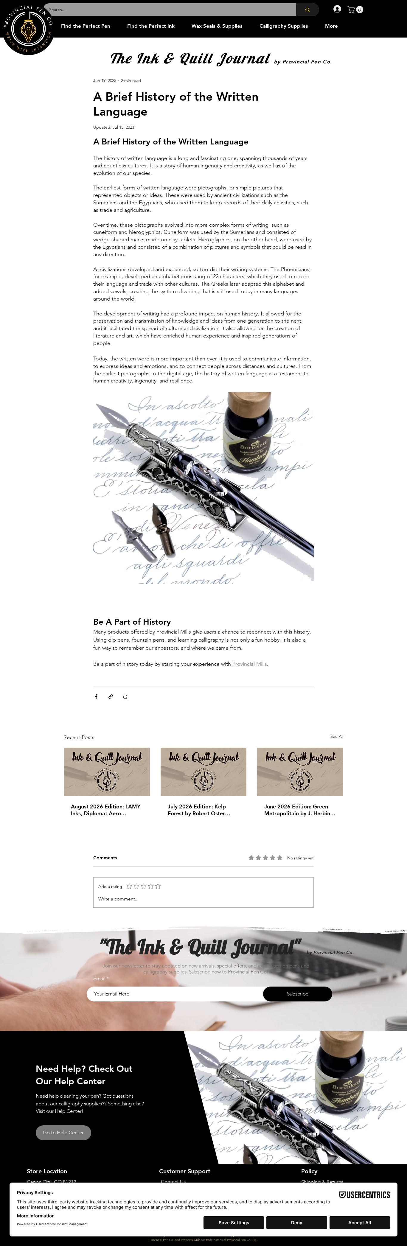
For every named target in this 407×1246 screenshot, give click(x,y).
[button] (356, 9)
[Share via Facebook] (96, 696)
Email (99, 978)
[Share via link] (111, 696)
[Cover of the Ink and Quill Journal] (107, 772)
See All (337, 736)
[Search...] (307, 9)
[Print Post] (125, 696)
